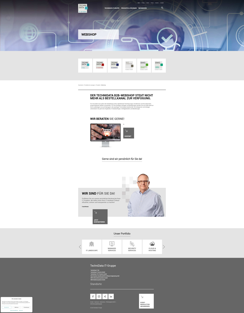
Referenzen (143, 8)
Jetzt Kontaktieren (99, 221)
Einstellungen (26, 307)
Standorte (96, 284)
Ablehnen (16, 307)
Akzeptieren (6, 307)
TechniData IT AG (95, 270)
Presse (152, 2)
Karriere (157, 2)
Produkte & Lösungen (129, 8)
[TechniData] (83, 8)
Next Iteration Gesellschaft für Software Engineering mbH (105, 276)
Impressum (21, 310)
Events (147, 2)
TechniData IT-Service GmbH (98, 272)
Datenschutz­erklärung (14, 310)
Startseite (80, 85)
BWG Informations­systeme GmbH (99, 278)
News (139, 2)
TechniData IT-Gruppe (112, 8)
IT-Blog (143, 2)
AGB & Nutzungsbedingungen (96, 303)
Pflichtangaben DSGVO (110, 302)
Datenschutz (102, 302)
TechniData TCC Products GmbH (99, 274)
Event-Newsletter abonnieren (145, 304)
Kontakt (162, 2)
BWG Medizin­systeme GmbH (98, 280)
